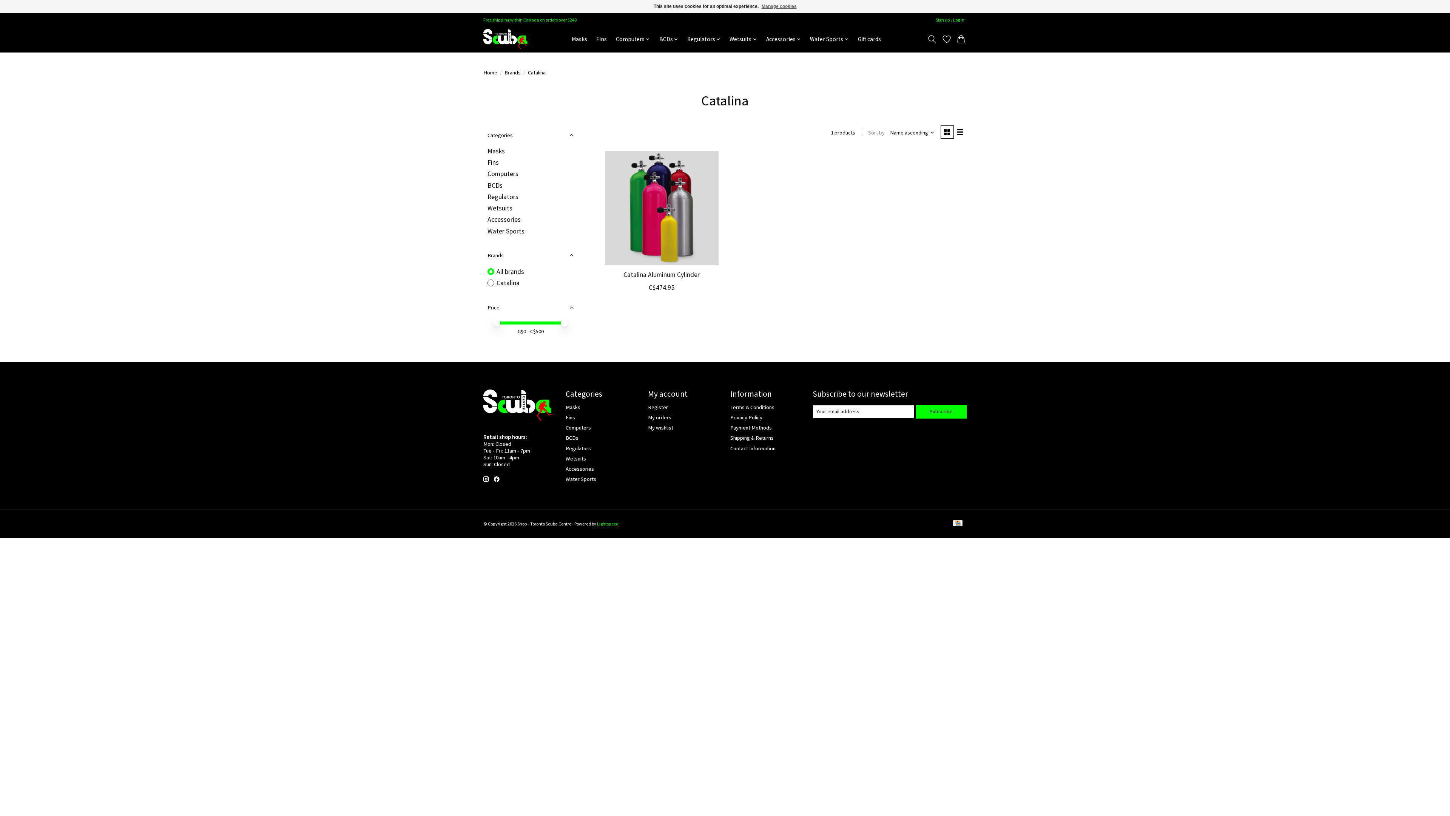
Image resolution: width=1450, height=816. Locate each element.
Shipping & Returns (752, 437)
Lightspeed (608, 524)
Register (658, 407)
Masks (579, 39)
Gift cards (869, 39)
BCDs (495, 185)
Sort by (876, 132)
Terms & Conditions (752, 407)
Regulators (502, 197)
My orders (659, 417)
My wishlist (660, 427)
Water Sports (505, 231)
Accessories (504, 219)
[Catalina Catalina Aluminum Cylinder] (662, 208)
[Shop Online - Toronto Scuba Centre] (506, 39)
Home (490, 72)
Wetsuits (499, 208)
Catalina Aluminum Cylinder (661, 274)
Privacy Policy (746, 417)
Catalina (508, 283)
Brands (512, 72)
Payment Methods (751, 427)
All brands (510, 271)
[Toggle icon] (932, 39)
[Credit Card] (958, 523)
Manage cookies (779, 6)
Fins (601, 39)
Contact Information (753, 448)
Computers (502, 174)
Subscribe (941, 411)
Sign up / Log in (950, 20)
